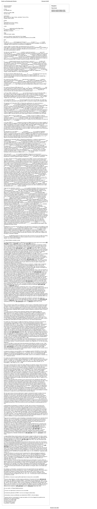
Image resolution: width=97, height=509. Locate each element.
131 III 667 (15, 243)
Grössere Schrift (45, 1)
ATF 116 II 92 (19, 248)
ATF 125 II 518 (19, 486)
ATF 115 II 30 (43, 479)
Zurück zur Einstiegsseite (7, 1)
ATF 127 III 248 (37, 272)
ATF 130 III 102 (29, 281)
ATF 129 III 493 (35, 426)
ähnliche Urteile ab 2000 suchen (58, 11)
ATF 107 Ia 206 (25, 439)
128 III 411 (11, 300)
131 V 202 (28, 243)
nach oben (56, 507)
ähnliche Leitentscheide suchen (58, 10)
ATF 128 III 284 (36, 428)
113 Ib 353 (30, 486)
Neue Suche (54, 8)
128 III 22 (30, 301)
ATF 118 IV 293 (30, 259)
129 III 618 (11, 285)
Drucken (15, 1)
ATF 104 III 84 (15, 332)
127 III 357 (40, 432)
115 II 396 (29, 248)
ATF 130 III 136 (41, 284)
